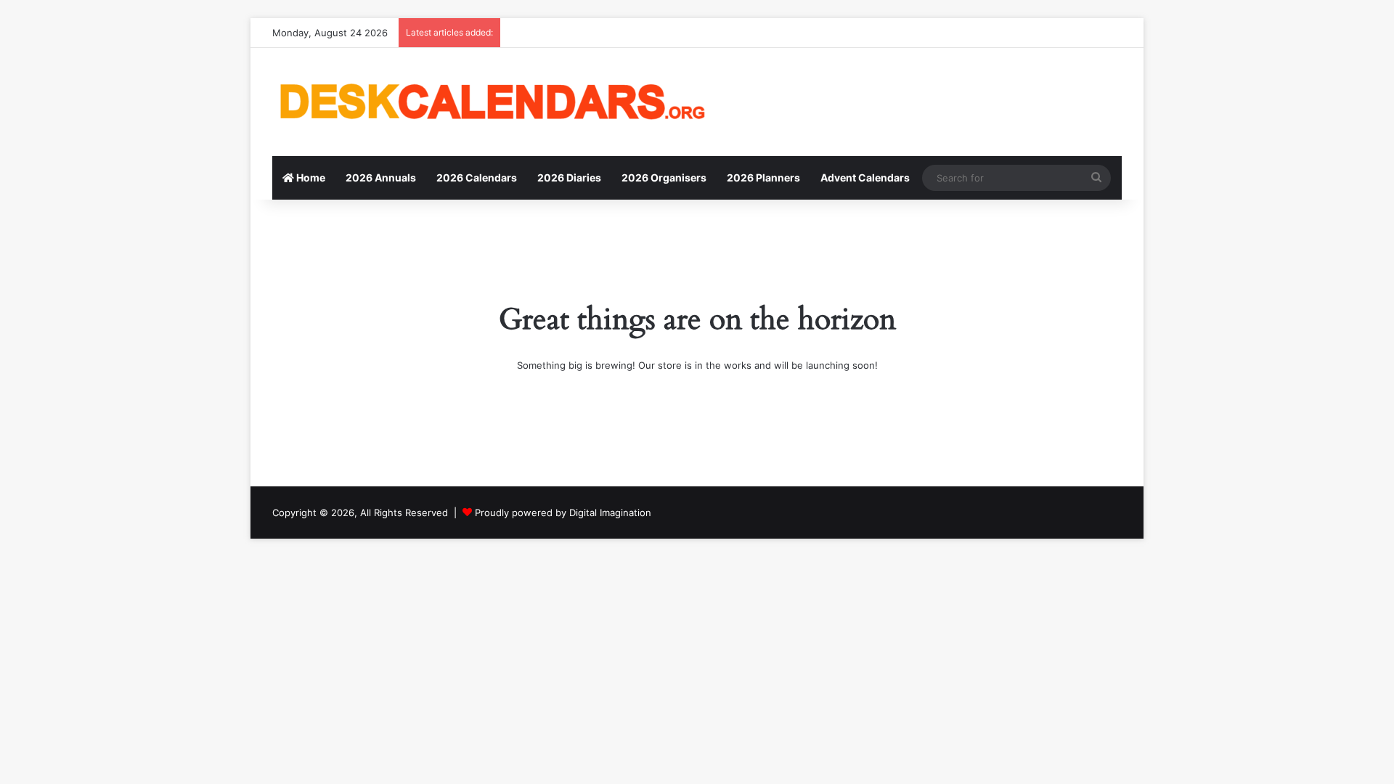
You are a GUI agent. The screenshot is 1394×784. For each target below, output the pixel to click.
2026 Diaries (569, 177)
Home (309, 177)
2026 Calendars (476, 177)
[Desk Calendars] (490, 102)
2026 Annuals (381, 177)
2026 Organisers (663, 177)
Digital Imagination (610, 512)
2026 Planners (763, 177)
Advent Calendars (865, 177)
